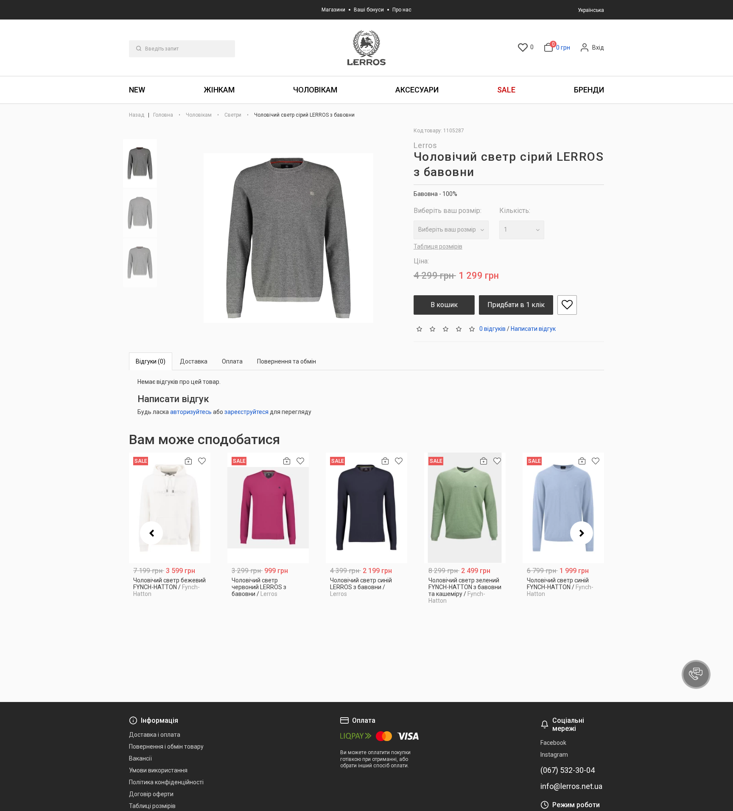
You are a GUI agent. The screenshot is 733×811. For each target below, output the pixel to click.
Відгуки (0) (150, 361)
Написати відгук (533, 328)
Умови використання (158, 770)
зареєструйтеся (246, 411)
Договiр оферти (151, 794)
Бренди (589, 89)
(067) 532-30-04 (567, 770)
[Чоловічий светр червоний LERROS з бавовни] (268, 508)
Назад (137, 115)
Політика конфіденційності (166, 782)
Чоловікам (315, 89)
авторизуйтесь (191, 411)
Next (581, 533)
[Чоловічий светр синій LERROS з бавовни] (366, 508)
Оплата (232, 361)
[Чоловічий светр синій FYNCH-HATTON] (563, 508)
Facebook (553, 742)
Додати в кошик (170, 591)
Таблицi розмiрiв (152, 806)
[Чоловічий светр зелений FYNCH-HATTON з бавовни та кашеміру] (465, 508)
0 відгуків (492, 328)
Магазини (333, 9)
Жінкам (219, 89)
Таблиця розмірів (438, 246)
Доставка (193, 361)
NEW (137, 89)
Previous (151, 533)
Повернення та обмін (286, 361)
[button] (696, 674)
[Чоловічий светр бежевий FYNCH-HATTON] (169, 508)
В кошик (444, 305)
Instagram (554, 754)
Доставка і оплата (154, 734)
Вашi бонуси (369, 9)
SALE (506, 89)
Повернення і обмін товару (166, 746)
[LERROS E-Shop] (366, 47)
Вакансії (140, 758)
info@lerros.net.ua (571, 786)
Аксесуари (417, 89)
